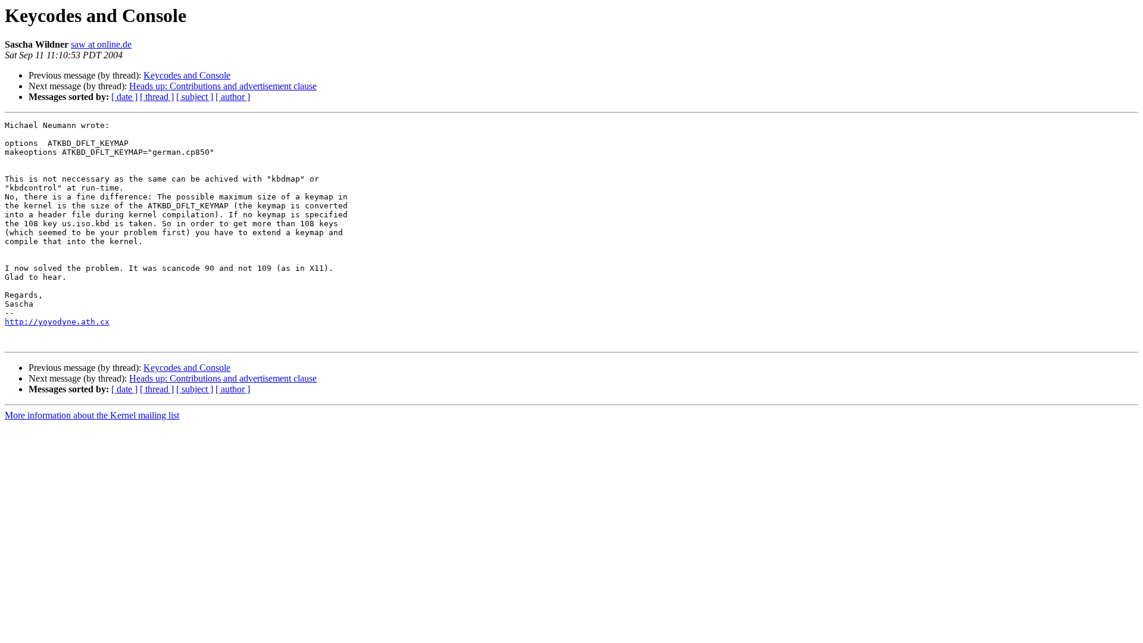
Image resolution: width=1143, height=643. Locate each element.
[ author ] (233, 97)
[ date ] (124, 97)
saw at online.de (101, 44)
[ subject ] (194, 97)
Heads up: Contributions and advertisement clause (223, 86)
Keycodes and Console (186, 75)
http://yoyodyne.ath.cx (57, 321)
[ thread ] (157, 97)
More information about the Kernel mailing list (92, 415)
